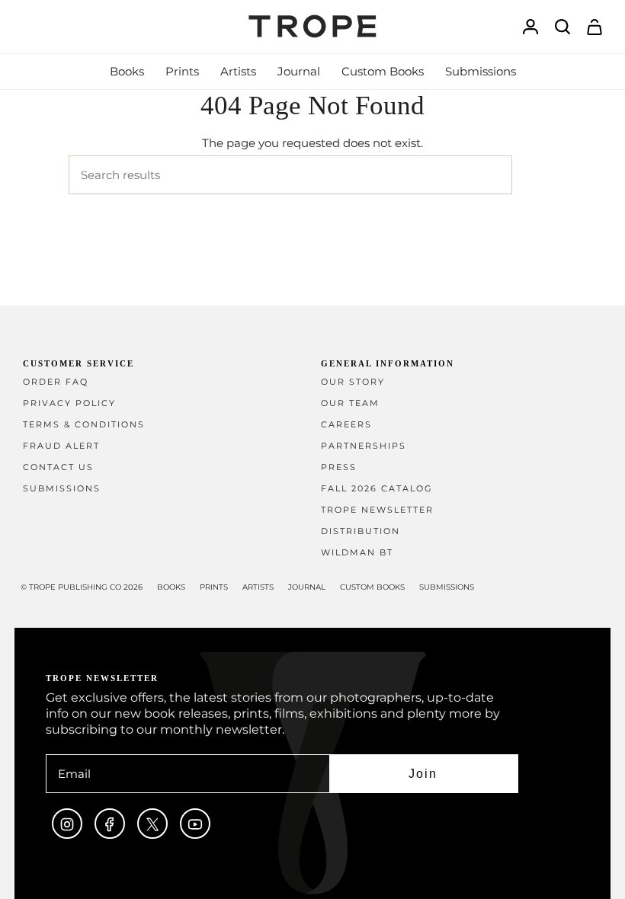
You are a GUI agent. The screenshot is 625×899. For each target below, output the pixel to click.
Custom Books (372, 587)
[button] (127, 71)
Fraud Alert (61, 446)
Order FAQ (55, 382)
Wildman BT (357, 553)
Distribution (360, 531)
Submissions (62, 489)
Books (171, 587)
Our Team (350, 403)
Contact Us (58, 467)
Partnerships (363, 446)
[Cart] (595, 27)
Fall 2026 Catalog (377, 489)
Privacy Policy (69, 403)
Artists (258, 587)
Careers (346, 425)
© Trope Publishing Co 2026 (82, 587)
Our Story (353, 382)
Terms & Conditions (84, 425)
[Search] (534, 174)
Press (339, 467)
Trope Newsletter (377, 510)
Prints (214, 587)
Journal (306, 587)
